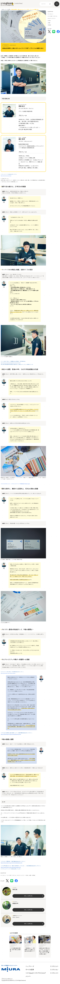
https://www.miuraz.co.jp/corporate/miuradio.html (11, 867)
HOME (3, 9)
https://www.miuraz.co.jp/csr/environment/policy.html (11, 862)
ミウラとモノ (54, 969)
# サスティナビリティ (21, 875)
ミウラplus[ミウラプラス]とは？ (36, 973)
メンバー (28, 976)
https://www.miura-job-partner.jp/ (6, 175)
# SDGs (27, 875)
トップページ (30, 966)
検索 (50, 3)
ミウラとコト (54, 973)
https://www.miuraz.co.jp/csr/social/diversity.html (11, 734)
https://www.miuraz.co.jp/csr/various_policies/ (8, 673)
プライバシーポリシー (7, 978)
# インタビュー (3, 875)
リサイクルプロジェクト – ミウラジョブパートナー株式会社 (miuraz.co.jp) (15, 483)
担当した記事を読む (28, 895)
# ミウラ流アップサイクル (12, 875)
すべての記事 (7, 9)
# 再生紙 (34, 875)
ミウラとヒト (54, 966)
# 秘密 (30, 875)
